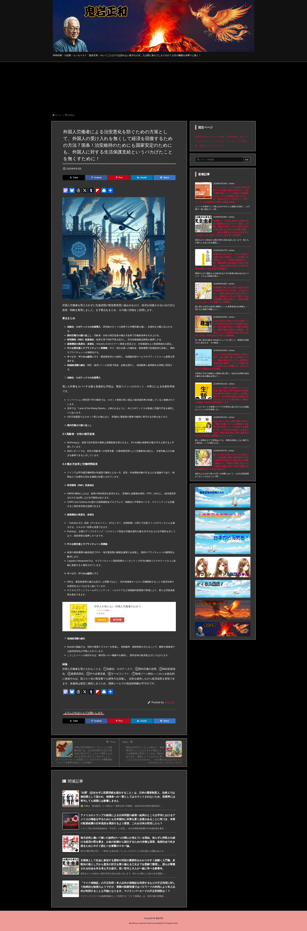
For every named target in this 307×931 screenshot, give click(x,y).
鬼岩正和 (169, 702)
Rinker (107, 610)
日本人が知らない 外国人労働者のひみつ (117, 606)
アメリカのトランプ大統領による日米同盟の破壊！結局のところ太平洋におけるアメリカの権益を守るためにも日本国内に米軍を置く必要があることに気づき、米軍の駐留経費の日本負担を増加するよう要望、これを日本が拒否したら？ (128, 819)
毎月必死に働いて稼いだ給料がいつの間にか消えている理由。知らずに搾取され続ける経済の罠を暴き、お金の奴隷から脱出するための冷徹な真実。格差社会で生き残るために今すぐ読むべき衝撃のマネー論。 (128, 841)
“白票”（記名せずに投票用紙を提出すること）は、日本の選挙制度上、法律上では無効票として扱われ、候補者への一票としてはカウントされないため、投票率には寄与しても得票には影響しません (128, 796)
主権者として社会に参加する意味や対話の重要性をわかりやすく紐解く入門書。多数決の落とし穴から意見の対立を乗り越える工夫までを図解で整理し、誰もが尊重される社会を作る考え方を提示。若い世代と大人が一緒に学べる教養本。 (128, 864)
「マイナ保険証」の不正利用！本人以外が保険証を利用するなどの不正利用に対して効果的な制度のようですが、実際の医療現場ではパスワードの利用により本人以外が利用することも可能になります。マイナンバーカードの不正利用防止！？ (128, 886)
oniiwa (71, 115)
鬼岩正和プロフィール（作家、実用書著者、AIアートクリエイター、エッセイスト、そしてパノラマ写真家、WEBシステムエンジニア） (222, 141)
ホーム (58, 115)
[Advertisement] (153, 85)
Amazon (102, 619)
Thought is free (171, 923)
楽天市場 (117, 619)
